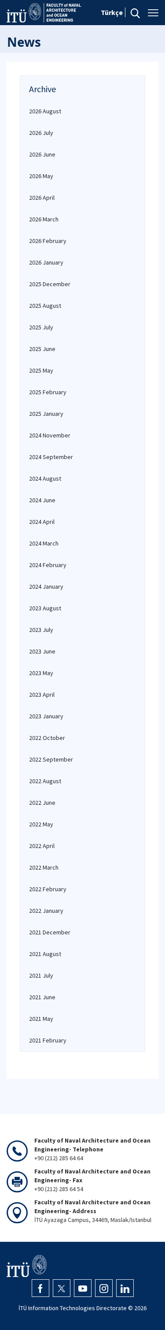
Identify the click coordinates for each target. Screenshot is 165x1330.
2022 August (45, 781)
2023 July (41, 630)
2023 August (45, 608)
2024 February (47, 565)
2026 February (47, 241)
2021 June (42, 997)
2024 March (44, 543)
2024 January (46, 586)
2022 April (42, 846)
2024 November (49, 435)
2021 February (47, 1040)
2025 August (45, 306)
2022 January (46, 911)
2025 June (42, 349)
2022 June (42, 803)
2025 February (47, 392)
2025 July (41, 327)
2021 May (41, 1019)
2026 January (46, 262)
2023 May (41, 673)
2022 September (51, 759)
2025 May (41, 370)
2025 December (49, 284)
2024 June (42, 500)
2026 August (45, 111)
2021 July (41, 975)
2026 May (41, 176)
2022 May (41, 824)
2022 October (47, 738)
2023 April (42, 695)
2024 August (45, 478)
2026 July (41, 133)
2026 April (42, 198)
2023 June (42, 651)
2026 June (42, 154)
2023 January (46, 716)
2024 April (42, 522)
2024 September (51, 457)
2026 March (44, 219)
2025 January (46, 414)
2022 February (47, 889)
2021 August (45, 954)
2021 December (49, 932)
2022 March (44, 867)
